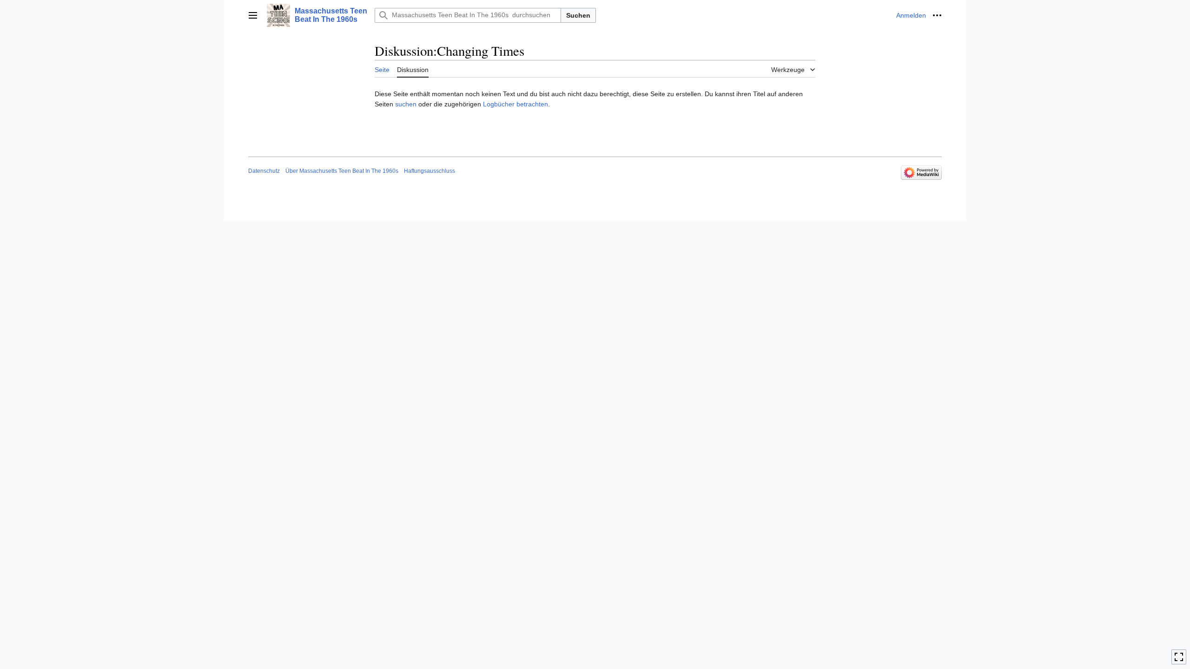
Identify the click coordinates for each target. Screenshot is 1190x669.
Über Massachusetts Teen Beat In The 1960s (341, 171)
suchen (405, 104)
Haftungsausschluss (429, 171)
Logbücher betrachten (515, 104)
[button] (252, 15)
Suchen (578, 15)
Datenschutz (264, 171)
